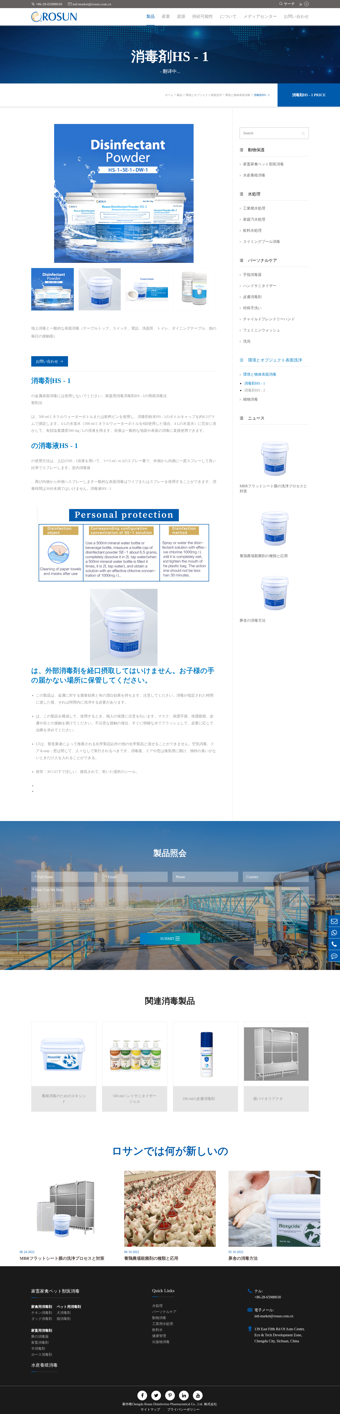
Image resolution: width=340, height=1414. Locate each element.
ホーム (169, 95)
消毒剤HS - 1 (261, 95)
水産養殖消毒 (254, 175)
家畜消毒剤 (40, 1342)
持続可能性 (202, 16)
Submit (170, 939)
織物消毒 (250, 399)
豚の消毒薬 (40, 1336)
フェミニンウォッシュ (261, 330)
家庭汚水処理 (254, 219)
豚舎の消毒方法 (253, 620)
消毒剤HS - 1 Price (309, 95)
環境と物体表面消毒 (237, 95)
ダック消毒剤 (41, 1319)
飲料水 (157, 1330)
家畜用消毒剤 (41, 1330)
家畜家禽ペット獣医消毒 (263, 164)
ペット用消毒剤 (69, 1307)
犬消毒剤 (64, 1313)
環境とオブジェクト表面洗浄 (204, 95)
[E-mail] (334, 921)
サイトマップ (151, 1409)
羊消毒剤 (38, 1348)
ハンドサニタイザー (259, 286)
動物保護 (252, 150)
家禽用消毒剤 (41, 1307)
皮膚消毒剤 (252, 297)
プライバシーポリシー (183, 1409)
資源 (181, 16)
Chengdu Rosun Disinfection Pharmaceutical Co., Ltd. (167, 1404)
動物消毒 (159, 1318)
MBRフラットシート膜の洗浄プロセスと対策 (273, 488)
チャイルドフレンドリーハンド (269, 319)
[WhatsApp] (334, 932)
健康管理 (159, 1336)
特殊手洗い (252, 308)
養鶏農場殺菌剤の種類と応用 (264, 556)
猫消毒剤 (64, 1319)
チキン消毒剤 (41, 1313)
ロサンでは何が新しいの (170, 1151)
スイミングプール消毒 (261, 242)
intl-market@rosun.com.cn (89, 4)
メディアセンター (260, 16)
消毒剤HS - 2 (254, 390)
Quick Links (163, 1290)
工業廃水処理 (254, 208)
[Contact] (334, 955)
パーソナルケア (258, 260)
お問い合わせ (296, 16)
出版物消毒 (161, 1342)
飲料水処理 (252, 230)
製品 (150, 16)
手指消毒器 (252, 275)
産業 (166, 16)
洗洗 (246, 341)
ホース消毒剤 (41, 1354)
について (228, 16)
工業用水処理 (162, 1324)
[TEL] (334, 944)
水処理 (250, 194)
